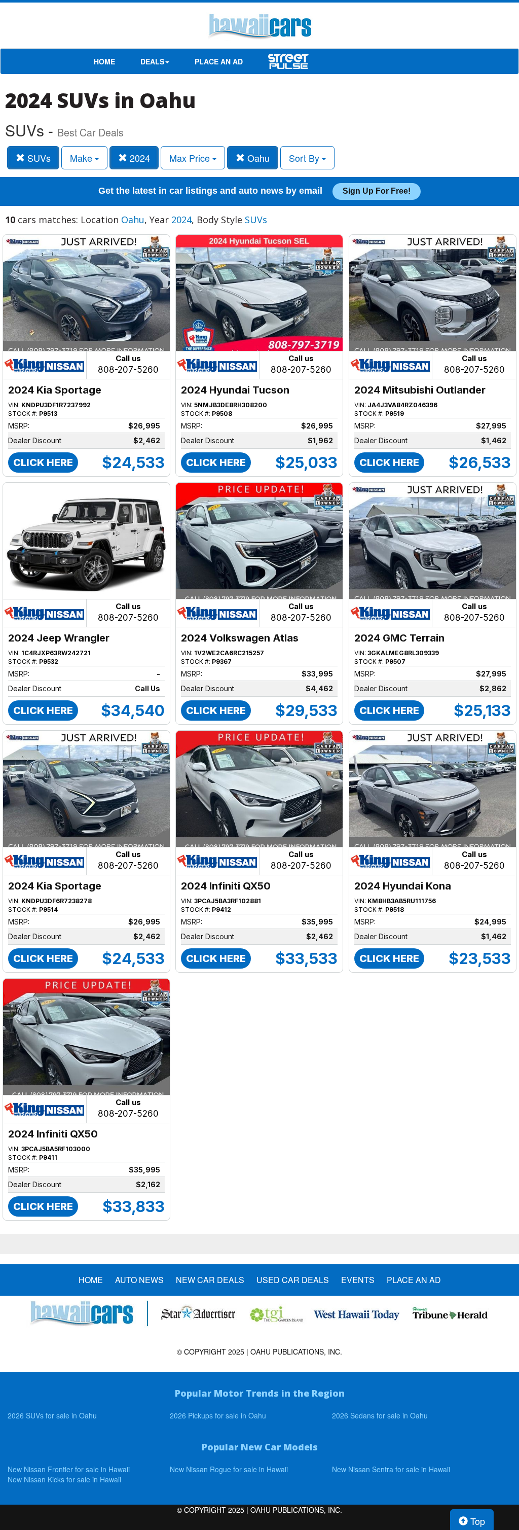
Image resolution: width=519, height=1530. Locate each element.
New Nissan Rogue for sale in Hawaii (229, 1469)
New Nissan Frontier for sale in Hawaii (69, 1469)
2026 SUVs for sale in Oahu (52, 1415)
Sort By (305, 157)
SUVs (38, 157)
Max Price (190, 157)
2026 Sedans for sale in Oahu (380, 1415)
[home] (259, 28)
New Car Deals (210, 1280)
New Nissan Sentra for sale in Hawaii (391, 1469)
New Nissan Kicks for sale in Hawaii (64, 1479)
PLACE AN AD (219, 61)
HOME (104, 61)
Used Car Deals (292, 1280)
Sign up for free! (377, 191)
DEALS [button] (152, 61)
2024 (138, 157)
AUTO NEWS (139, 1280)
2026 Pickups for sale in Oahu (218, 1415)
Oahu (257, 157)
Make (82, 157)
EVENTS (358, 1280)
